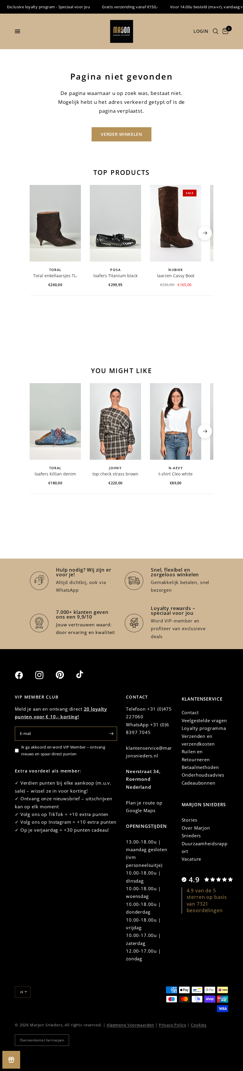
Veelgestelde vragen (204, 720)
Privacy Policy (172, 1025)
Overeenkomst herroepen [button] (42, 1040)
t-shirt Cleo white (176, 474)
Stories (189, 820)
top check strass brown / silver (115, 474)
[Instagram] (44, 675)
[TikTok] (85, 674)
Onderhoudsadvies (203, 775)
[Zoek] (215, 31)
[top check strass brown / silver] (115, 421)
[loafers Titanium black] (115, 223)
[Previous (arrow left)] (38, 233)
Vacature (192, 859)
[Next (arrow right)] (205, 233)
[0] (224, 31)
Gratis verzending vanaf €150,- (123, 6)
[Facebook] (24, 675)
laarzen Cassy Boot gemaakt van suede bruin (175, 276)
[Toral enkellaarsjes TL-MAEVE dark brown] (55, 223)
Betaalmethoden (200, 767)
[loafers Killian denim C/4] (55, 421)
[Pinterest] (65, 674)
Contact (190, 712)
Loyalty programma (204, 728)
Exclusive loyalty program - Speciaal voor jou (41, 6)
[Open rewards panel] (11, 1060)
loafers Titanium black (115, 275)
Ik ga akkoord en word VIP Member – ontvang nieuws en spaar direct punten (63, 750)
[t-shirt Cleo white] (175, 421)
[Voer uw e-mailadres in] (111, 734)
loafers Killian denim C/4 (55, 474)
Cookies (199, 1025)
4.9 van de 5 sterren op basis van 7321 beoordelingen (207, 900)
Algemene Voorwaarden (130, 1025)
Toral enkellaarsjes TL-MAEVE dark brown (55, 276)
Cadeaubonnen (198, 783)
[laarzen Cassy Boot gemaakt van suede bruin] (175, 223)
